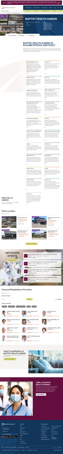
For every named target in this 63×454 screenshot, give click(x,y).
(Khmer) (54, 431)
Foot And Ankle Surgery (21, 306)
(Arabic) (43, 426)
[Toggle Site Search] (60, 7)
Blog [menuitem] (58, 7)
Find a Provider (13, 447)
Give (21, 437)
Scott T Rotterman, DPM (33, 336)
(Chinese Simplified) (45, 428)
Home (3, 447)
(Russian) (44, 435)
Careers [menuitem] (50, 7)
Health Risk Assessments (24, 433)
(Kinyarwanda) (54, 438)
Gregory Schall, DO (32, 327)
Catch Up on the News (9, 359)
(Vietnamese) (45, 439)
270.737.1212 (28, 25)
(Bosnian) (54, 433)
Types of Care (22, 428)
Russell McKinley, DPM (13, 336)
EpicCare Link (22, 441)
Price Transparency (23, 443)
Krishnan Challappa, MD (13, 319)
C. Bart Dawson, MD (32, 311)
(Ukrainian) (56, 426)
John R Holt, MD (51, 311)
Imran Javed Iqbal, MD (53, 319)
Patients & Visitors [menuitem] (36, 7)
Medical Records (23, 431)
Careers (21, 435)
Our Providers (21, 35)
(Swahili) (54, 428)
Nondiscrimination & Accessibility (32, 450)
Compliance (23, 450)
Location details (21, 223)
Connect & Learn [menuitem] (44, 7)
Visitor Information (12, 35)
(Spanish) (44, 437)
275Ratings (37, 324)
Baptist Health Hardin (22, 217)
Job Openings (31, 35)
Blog (21, 439)
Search (28, 299)
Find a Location (7, 447)
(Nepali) (43, 433)
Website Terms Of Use (16, 450)
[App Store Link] (5, 437)
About (21, 426)
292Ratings (37, 332)
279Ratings (17, 332)
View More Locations (31, 243)
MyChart (27, 447)
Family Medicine (11, 306)
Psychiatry (34, 306)
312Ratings (17, 324)
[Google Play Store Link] (13, 437)
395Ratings (37, 340)
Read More (59, 3)
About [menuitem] (55, 7)
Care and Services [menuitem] (28, 7)
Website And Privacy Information (7, 450)
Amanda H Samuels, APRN (53, 327)
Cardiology (4, 306)
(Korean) (43, 431)
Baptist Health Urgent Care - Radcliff (54, 218)
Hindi (52, 435)
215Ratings (57, 332)
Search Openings (40, 394)
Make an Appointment (21, 447)
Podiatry (28, 306)
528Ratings (17, 340)
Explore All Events (12, 260)
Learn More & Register (32, 257)
